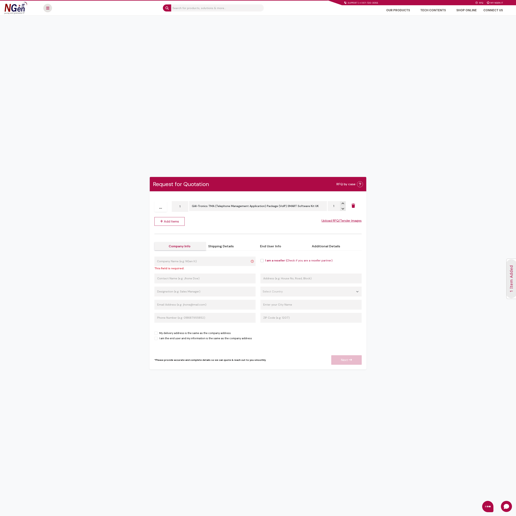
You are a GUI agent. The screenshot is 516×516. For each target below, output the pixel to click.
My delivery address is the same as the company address (195, 333)
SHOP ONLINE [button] (466, 10)
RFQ (481, 2)
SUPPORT (362, 3)
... (160, 206)
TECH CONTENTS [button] (433, 10)
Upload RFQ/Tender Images (341, 220)
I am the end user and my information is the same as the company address (205, 338)
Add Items (171, 221)
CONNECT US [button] (493, 10)
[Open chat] (506, 506)
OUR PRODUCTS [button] (398, 10)
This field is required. (169, 268)
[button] (47, 8)
